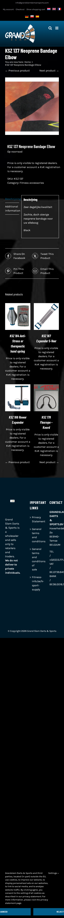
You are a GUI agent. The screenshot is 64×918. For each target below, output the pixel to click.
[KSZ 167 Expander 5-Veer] (46, 305)
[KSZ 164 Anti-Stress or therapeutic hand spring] (17, 305)
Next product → (49, 70)
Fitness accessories (32, 182)
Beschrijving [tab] (12, 198)
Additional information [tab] (12, 208)
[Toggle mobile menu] (57, 28)
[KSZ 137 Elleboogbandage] (32, 106)
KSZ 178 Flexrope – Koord (46, 422)
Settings (53, 873)
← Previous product (17, 70)
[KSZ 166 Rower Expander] (17, 386)
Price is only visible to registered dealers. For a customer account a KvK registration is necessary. (33, 167)
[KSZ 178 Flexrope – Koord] (46, 386)
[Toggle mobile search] (50, 28)
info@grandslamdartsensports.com (32, 3)
